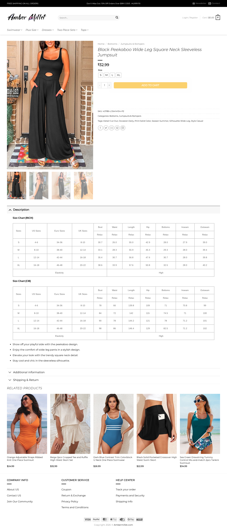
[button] (199, 3)
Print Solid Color (143, 121)
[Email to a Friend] (111, 127)
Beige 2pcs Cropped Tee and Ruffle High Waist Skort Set (69, 459)
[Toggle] (10, 209)
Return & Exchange (73, 495)
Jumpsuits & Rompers (132, 44)
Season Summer (160, 121)
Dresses (47, 29)
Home (101, 44)
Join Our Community (20, 501)
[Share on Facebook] (100, 127)
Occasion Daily (126, 121)
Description (21, 209)
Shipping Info (124, 501)
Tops (83, 29)
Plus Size (31, 29)
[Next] (87, 105)
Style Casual (197, 121)
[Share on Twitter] (106, 127)
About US (13, 489)
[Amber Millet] (30, 16)
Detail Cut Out (110, 121)
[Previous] (12, 105)
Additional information (29, 372)
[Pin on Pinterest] (117, 127)
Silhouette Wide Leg (179, 121)
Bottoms (112, 44)
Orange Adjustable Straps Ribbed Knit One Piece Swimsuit (25, 459)
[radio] (100, 75)
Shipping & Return (26, 380)
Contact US (14, 495)
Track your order (126, 489)
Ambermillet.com (123, 524)
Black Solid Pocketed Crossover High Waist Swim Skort (157, 459)
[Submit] (117, 17)
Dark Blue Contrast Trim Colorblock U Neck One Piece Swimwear (112, 459)
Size (100, 70)
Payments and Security (130, 495)
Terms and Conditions (74, 507)
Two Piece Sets (66, 29)
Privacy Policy (69, 501)
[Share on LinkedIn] (122, 127)
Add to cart (150, 85)
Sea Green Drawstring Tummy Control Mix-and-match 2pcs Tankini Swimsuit (199, 460)
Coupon (66, 489)
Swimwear (13, 29)
